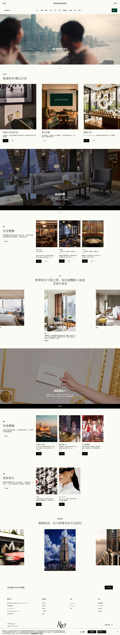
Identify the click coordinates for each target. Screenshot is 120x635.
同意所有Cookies (101, 631)
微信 (72, 608)
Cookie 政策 (100, 605)
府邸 (55, 10)
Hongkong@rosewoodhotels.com (13, 611)
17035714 (13, 623)
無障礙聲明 (100, 603)
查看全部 (6, 241)
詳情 (13, 140)
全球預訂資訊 (10, 613)
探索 (39, 453)
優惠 (46, 10)
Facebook (72, 603)
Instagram (73, 605)
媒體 (43, 613)
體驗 (71, 10)
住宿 (51, 10)
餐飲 (59, 10)
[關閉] (117, 631)
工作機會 (45, 611)
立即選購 (6, 488)
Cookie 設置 (82, 631)
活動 (75, 10)
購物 (79, 10)
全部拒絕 (92, 631)
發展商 (43, 608)
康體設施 (65, 10)
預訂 (6, 140)
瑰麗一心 (44, 605)
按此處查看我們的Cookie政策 (36, 633)
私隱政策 (100, 608)
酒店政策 (100, 611)
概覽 (42, 10)
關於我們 (44, 603)
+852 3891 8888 (10, 608)
